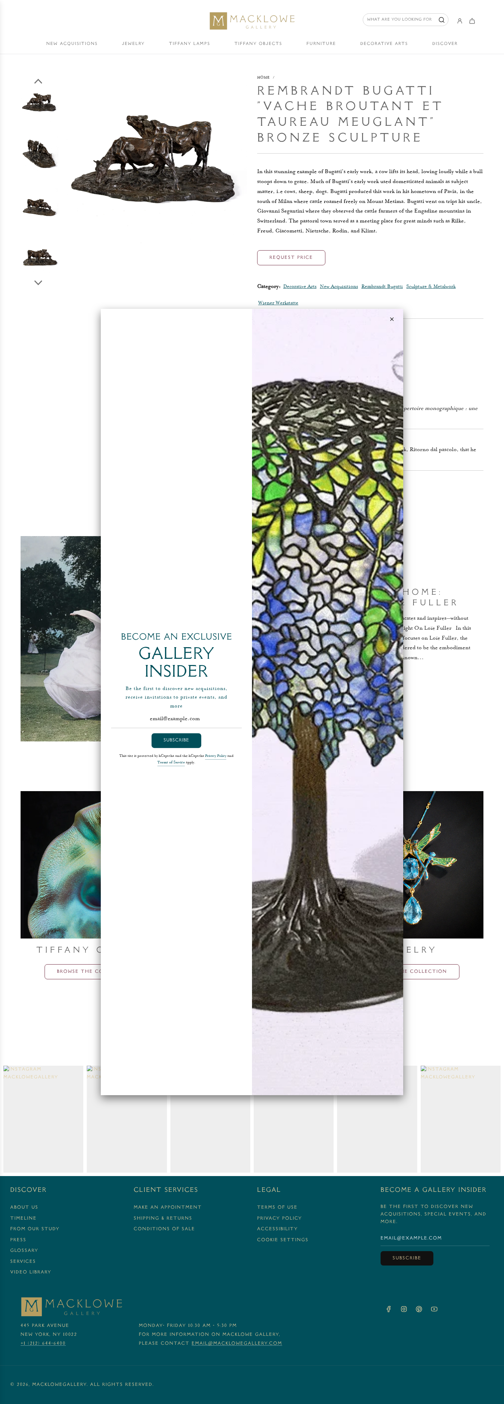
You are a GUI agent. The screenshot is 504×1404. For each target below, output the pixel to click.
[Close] (392, 319)
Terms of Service (171, 762)
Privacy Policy (215, 756)
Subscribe (176, 740)
